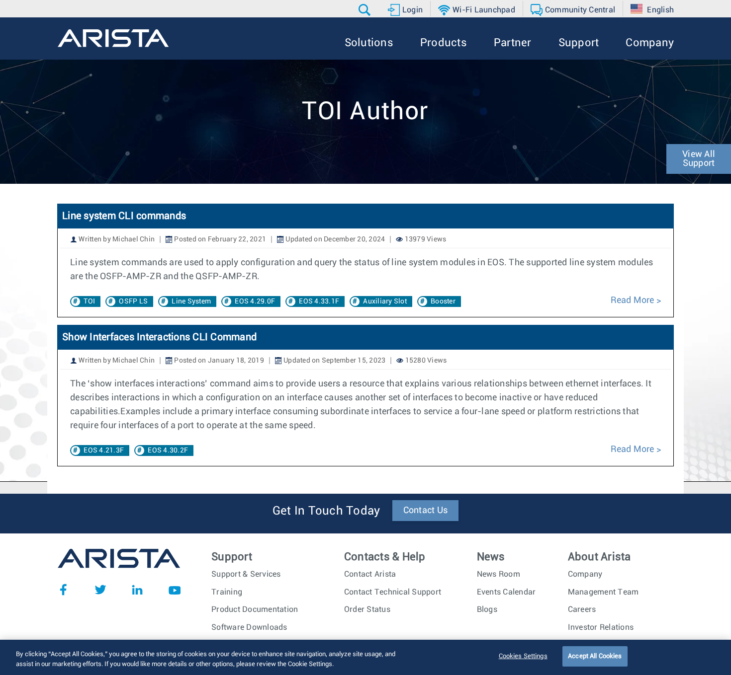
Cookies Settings (523, 656)
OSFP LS (133, 301)
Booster (443, 301)
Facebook (63, 590)
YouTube (175, 590)
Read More (632, 300)
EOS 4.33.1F (319, 301)
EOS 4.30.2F (168, 450)
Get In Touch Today (326, 511)
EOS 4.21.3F (104, 450)
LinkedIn (137, 590)
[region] (365, 657)
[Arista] (113, 38)
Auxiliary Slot (385, 301)
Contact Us (425, 510)
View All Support (698, 159)
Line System (191, 301)
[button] (366, 10)
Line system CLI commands (124, 216)
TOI (89, 301)
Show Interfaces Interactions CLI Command (159, 337)
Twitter (100, 590)
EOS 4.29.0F (255, 301)
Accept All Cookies (595, 656)
